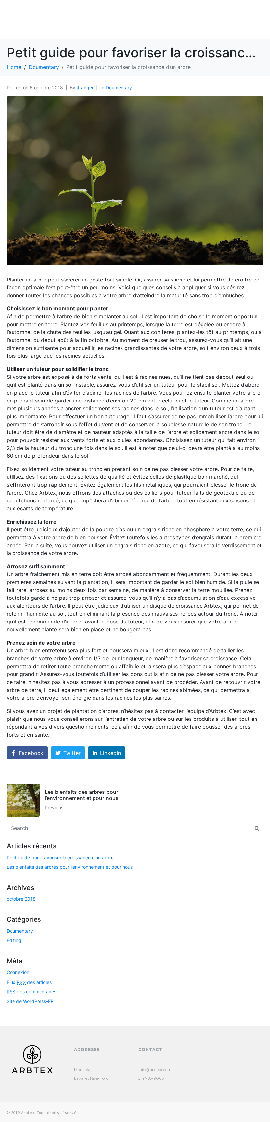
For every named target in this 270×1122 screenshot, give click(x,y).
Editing (14, 940)
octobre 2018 (21, 899)
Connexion (18, 972)
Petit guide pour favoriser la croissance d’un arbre (60, 857)
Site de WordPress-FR (30, 1001)
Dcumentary (119, 87)
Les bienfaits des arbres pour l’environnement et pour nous (70, 867)
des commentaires (31, 991)
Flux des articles (29, 982)
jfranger (85, 87)
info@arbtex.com (155, 1069)
